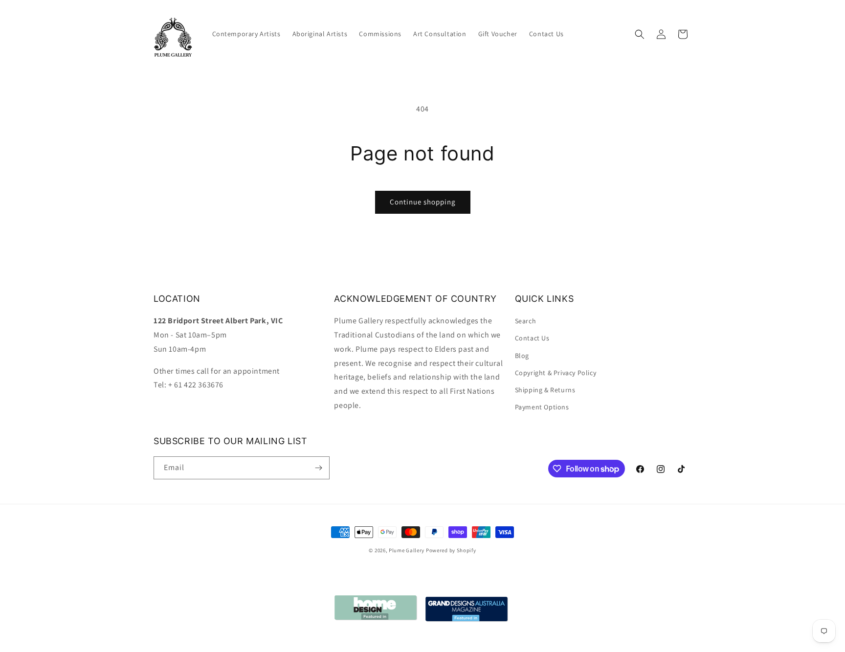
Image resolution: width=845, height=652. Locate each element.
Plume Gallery (406, 550)
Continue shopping (423, 201)
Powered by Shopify (451, 550)
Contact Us (532, 338)
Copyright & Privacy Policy (556, 372)
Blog (522, 355)
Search (525, 320)
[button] (639, 34)
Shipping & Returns (545, 389)
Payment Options (542, 407)
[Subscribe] (318, 467)
